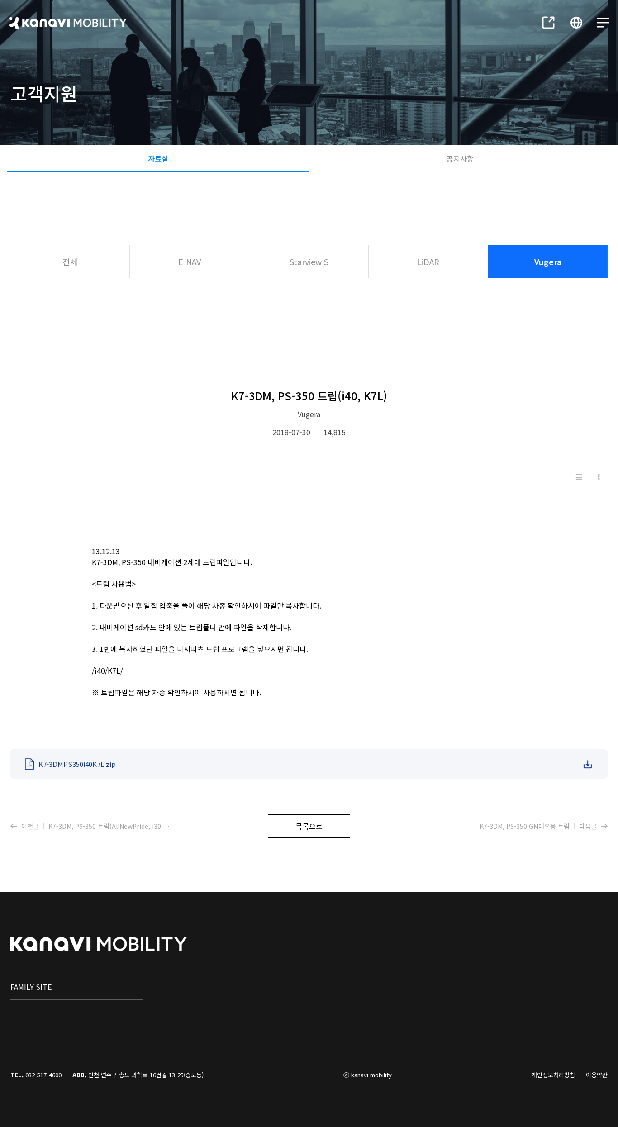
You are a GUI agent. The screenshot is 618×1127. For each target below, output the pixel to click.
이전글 (96, 826)
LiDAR (428, 261)
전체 (70, 261)
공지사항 (460, 158)
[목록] (578, 476)
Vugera (547, 261)
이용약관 (597, 1074)
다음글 (538, 826)
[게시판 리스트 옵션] (599, 476)
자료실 (158, 158)
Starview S (309, 261)
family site (31, 986)
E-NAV (189, 261)
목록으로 (309, 826)
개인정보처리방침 (553, 1074)
